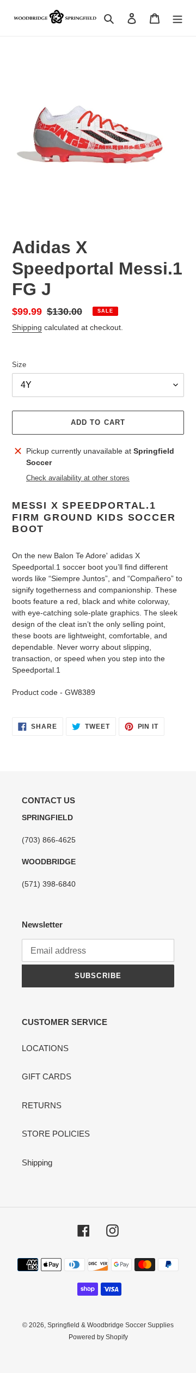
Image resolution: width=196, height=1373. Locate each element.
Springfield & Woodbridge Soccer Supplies (110, 1325)
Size (19, 365)
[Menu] (177, 18)
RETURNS (42, 1105)
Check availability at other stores (78, 478)
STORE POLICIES (56, 1133)
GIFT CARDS (46, 1076)
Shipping (27, 327)
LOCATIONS (45, 1048)
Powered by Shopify (98, 1337)
